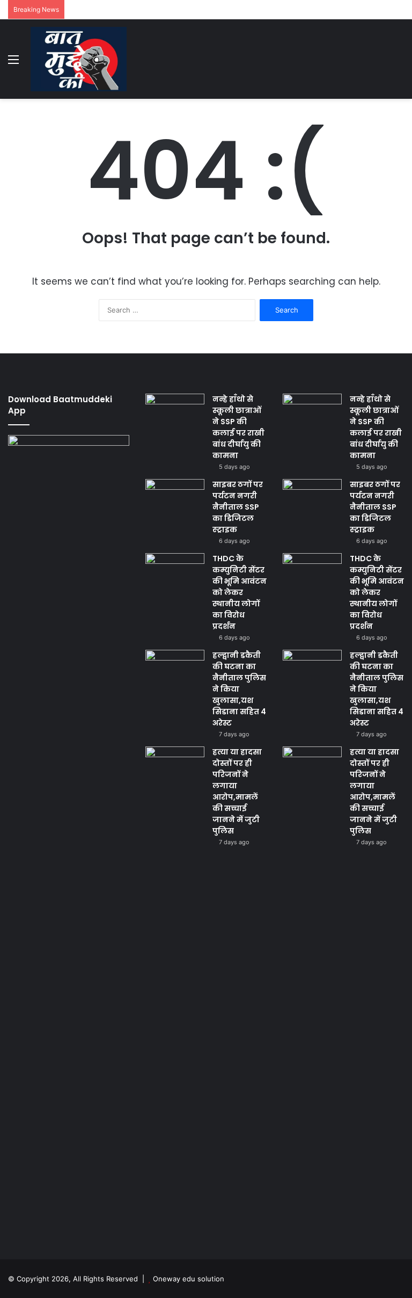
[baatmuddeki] (79, 59)
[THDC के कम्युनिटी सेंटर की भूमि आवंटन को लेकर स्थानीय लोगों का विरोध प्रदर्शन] (174, 573)
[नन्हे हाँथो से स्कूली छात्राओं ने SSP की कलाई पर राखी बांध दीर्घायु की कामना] (174, 414)
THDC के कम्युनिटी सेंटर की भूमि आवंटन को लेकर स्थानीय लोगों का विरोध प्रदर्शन (239, 592)
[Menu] (13, 63)
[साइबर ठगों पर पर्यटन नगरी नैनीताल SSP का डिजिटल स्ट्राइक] (174, 499)
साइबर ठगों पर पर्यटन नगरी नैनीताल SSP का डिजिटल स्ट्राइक (237, 507)
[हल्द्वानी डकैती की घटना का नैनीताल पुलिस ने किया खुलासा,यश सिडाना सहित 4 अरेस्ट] (174, 670)
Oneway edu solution (188, 1278)
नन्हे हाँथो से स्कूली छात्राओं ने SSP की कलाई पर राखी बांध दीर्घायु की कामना (238, 427)
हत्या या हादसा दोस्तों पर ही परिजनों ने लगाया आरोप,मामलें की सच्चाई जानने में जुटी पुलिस (237, 791)
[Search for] (398, 63)
